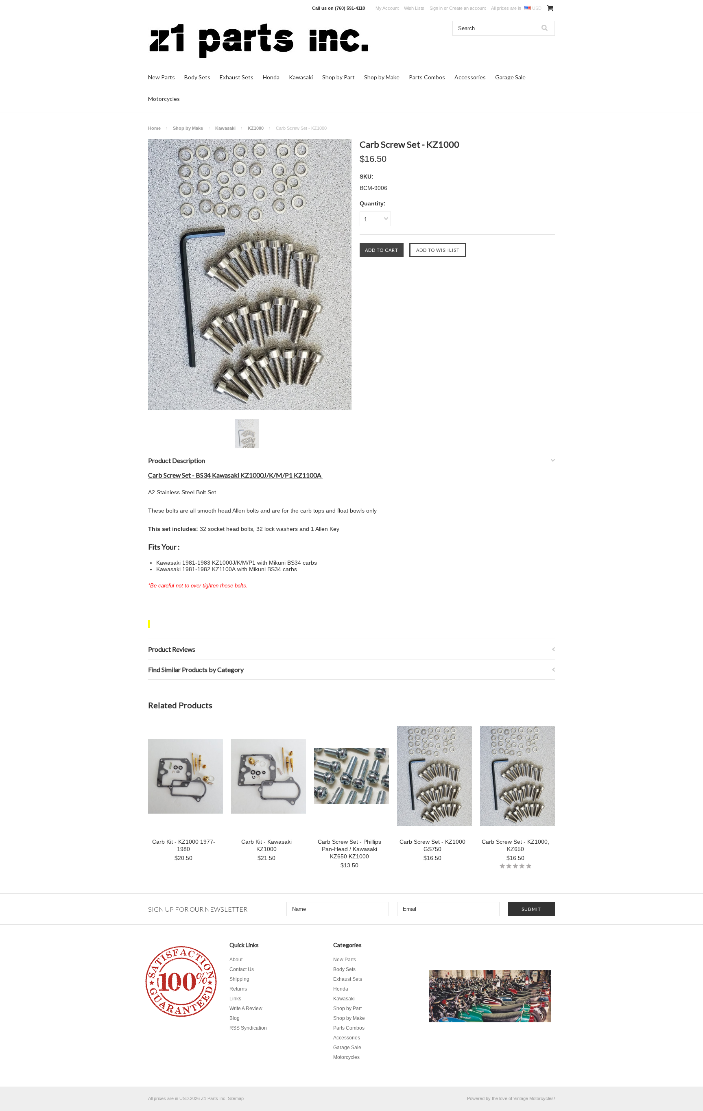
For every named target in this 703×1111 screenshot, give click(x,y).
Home (154, 128)
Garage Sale (510, 77)
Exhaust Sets (236, 77)
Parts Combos (427, 77)
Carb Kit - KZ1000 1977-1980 (183, 845)
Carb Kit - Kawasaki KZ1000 (266, 845)
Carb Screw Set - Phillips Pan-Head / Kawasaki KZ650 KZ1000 (349, 849)
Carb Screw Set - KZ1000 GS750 (432, 845)
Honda (271, 77)
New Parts (161, 77)
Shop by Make (382, 77)
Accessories (470, 77)
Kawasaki (301, 77)
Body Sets (197, 77)
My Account (387, 8)
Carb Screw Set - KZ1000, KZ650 (515, 845)
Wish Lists (414, 8)
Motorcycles (164, 98)
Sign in (436, 8)
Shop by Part (338, 77)
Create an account (467, 8)
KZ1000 (256, 128)
